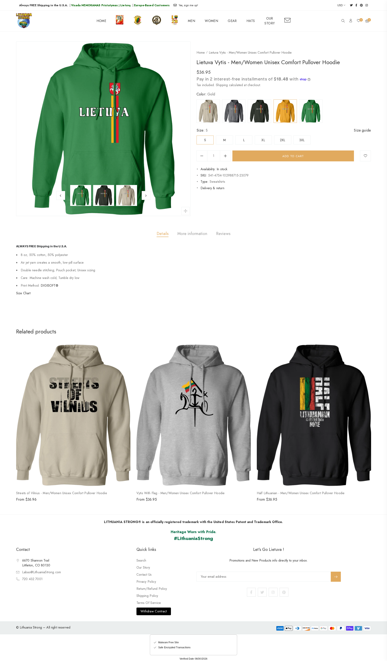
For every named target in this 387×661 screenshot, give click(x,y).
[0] (358, 21)
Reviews (223, 234)
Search (141, 560)
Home (201, 52)
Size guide (362, 130)
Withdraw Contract (153, 611)
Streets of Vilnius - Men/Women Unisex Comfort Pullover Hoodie (61, 493)
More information (192, 234)
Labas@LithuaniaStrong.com (41, 572)
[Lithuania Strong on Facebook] (355, 5)
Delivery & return (212, 188)
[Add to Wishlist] (365, 155)
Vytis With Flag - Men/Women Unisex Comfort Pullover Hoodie (180, 493)
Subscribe (336, 577)
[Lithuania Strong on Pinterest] (360, 5)
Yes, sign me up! (188, 5)
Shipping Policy (147, 595)
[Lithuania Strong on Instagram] (365, 5)
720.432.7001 (32, 579)
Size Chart (23, 293)
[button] (343, 21)
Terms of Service (148, 602)
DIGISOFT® (49, 285)
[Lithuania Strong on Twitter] (350, 5)
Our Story (143, 567)
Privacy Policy (146, 581)
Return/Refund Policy (151, 588)
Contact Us (144, 574)
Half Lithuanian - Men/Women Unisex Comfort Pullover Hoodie (300, 493)
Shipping (222, 85)
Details (163, 234)
